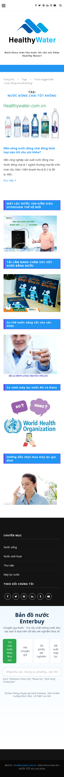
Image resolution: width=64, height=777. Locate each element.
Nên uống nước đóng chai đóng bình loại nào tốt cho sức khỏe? (29, 150)
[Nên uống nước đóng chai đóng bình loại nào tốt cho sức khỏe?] (32, 122)
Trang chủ (9, 79)
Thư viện (9, 565)
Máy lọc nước (12, 574)
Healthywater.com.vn (25, 765)
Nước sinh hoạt (13, 556)
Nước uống (10, 547)
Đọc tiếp (9, 180)
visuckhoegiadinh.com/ (32, 771)
